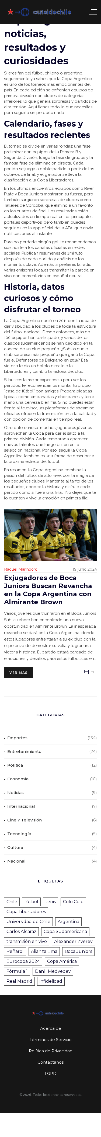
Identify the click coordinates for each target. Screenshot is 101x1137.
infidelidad (51, 981)
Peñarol (15, 951)
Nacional (16, 861)
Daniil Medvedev (53, 971)
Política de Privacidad (50, 1050)
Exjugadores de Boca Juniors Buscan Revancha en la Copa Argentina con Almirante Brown (48, 590)
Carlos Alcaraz (21, 931)
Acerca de (50, 1028)
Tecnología (19, 833)
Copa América (62, 961)
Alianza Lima (44, 951)
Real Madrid (19, 981)
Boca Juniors (78, 951)
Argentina (68, 921)
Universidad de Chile (28, 921)
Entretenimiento (24, 751)
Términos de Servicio (51, 1039)
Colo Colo (73, 901)
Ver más (18, 673)
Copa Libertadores (26, 911)
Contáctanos (50, 1062)
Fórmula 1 (17, 971)
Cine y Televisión (24, 820)
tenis (51, 901)
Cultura (15, 847)
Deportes (17, 737)
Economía (18, 778)
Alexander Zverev (73, 941)
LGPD (51, 1073)
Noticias (15, 792)
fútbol (31, 901)
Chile (11, 901)
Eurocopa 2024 (23, 961)
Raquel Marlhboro (20, 569)
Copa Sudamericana (65, 931)
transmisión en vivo (26, 941)
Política (15, 765)
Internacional (21, 806)
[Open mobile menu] (93, 12)
